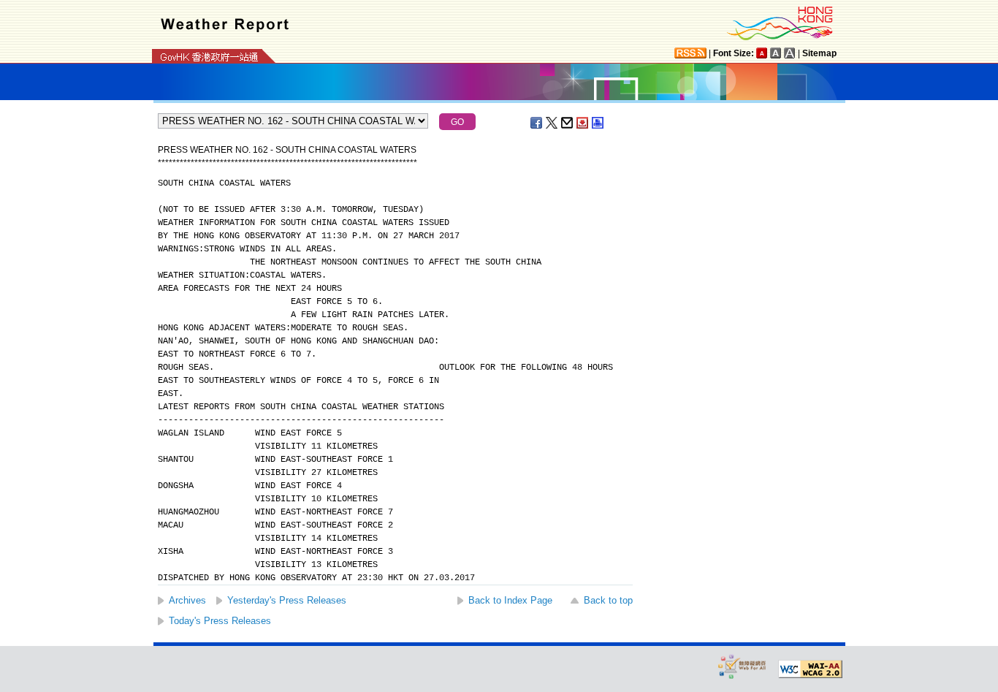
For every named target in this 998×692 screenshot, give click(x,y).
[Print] (598, 123)
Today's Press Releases (220, 620)
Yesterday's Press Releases (286, 600)
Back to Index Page (510, 600)
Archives (187, 600)
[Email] (567, 123)
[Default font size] (762, 52)
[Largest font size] (790, 52)
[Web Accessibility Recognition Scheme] (742, 666)
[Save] (583, 123)
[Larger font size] (776, 52)
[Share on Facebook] (537, 123)
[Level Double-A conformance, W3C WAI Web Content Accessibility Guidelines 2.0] (810, 669)
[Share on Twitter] (552, 123)
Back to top (608, 600)
